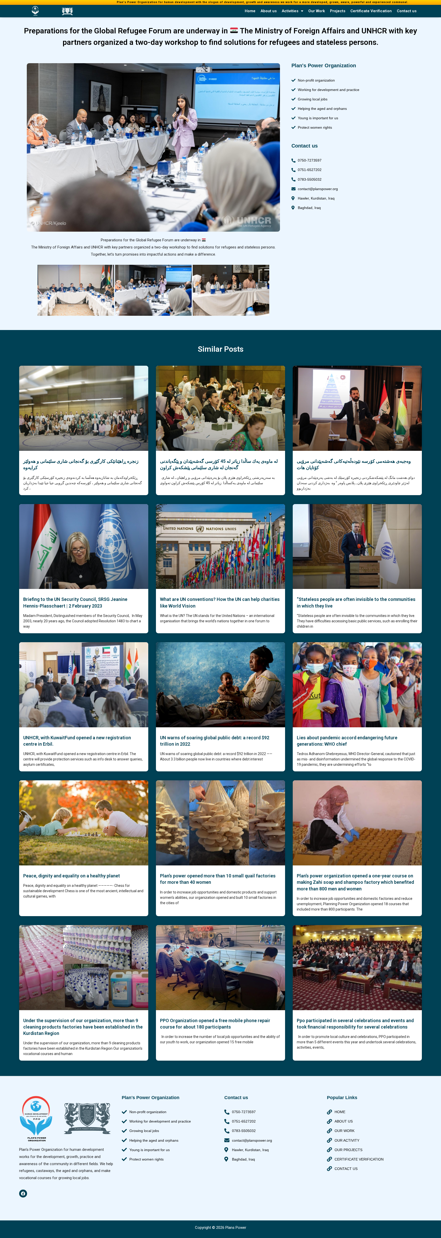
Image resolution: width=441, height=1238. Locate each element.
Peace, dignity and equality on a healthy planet (71, 875)
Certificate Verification (371, 11)
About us (269, 11)
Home (250, 11)
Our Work (316, 11)
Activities (290, 11)
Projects (337, 11)
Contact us (406, 11)
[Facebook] (23, 1193)
